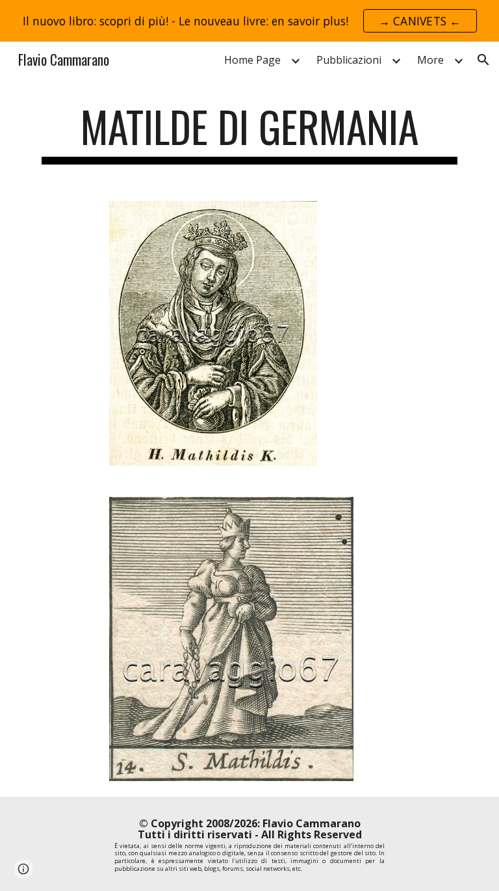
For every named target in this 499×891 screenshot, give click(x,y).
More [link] (430, 60)
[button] (483, 59)
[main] (249, 133)
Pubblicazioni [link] (348, 60)
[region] (249, 21)
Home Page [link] (252, 60)
